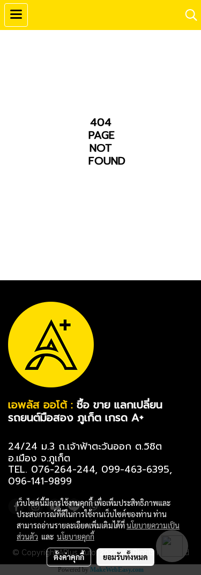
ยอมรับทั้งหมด (125, 557)
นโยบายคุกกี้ (75, 536)
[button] (187, 15)
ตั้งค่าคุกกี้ (69, 557)
